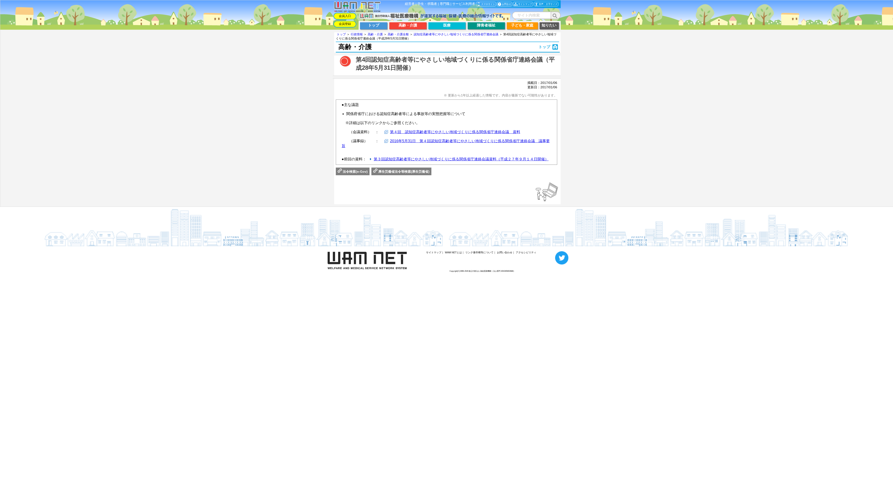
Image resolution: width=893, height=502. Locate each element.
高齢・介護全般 (398, 34)
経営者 (410, 4)
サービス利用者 (463, 4)
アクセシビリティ (526, 252)
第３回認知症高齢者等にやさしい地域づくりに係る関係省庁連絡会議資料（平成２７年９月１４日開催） (461, 159)
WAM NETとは (453, 252)
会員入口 (345, 16)
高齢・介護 (375, 34)
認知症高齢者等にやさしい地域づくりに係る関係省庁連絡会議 (456, 34)
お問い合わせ (504, 252)
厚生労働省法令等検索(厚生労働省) (403, 171)
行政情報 (357, 34)
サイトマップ (433, 252)
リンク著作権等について (479, 252)
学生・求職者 (427, 4)
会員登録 (345, 24)
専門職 (445, 4)
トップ (341, 34)
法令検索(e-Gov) (355, 171)
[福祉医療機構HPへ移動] (431, 18)
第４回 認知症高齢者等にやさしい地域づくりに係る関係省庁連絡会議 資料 (455, 132)
